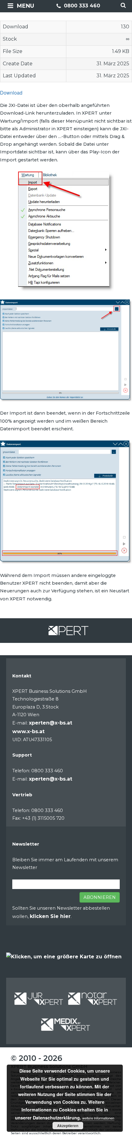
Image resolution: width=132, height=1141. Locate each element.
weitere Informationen (98, 1117)
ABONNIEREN (99, 897)
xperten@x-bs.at (50, 723)
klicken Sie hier (50, 916)
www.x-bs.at (28, 731)
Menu (25, 5)
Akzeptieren (67, 1125)
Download (11, 92)
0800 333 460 (81, 6)
